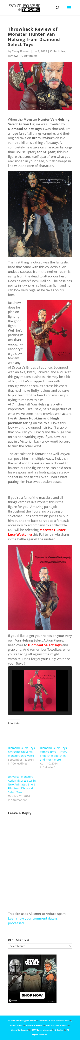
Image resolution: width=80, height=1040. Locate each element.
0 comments (29, 56)
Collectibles (57, 51)
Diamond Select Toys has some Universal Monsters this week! (21, 752)
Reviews (13, 56)
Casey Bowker (21, 51)
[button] (31, 700)
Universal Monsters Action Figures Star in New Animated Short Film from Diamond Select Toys (22, 784)
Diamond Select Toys (45, 645)
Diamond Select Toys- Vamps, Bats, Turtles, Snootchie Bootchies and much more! (54, 753)
